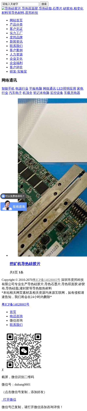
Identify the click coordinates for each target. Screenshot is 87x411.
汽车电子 (15, 93)
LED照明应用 (66, 88)
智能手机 (8, 88)
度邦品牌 (16, 37)
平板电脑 (35, 88)
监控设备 (56, 93)
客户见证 (16, 28)
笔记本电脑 (41, 93)
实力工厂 (16, 33)
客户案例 (16, 50)
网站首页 (16, 20)
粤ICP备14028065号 (46, 280)
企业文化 (16, 58)
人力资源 (16, 54)
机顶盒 (27, 93)
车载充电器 (72, 93)
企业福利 (16, 63)
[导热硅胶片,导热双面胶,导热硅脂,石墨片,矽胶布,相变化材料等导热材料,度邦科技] (43, 12)
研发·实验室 (18, 71)
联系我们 (16, 46)
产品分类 (16, 24)
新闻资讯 (16, 41)
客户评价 (16, 67)
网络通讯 (49, 88)
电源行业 (21, 88)
